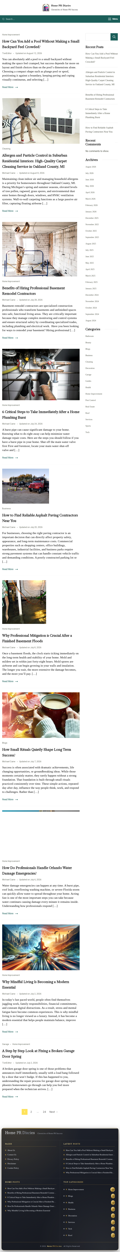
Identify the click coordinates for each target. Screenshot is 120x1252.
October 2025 (91, 231)
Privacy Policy (13, 1159)
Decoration (90, 368)
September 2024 (92, 314)
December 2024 (91, 295)
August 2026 (90, 167)
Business (6, 508)
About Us (11, 1150)
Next (52, 1111)
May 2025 (89, 263)
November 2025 (92, 224)
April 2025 (90, 269)
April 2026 (90, 192)
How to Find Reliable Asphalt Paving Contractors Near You (89, 1168)
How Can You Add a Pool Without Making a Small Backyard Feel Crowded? (101, 57)
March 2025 (90, 276)
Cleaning (6, 149)
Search (114, 36)
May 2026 (89, 186)
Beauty (88, 343)
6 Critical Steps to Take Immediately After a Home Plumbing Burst (97, 113)
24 (45, 1111)
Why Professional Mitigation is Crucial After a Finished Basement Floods (90, 1172)
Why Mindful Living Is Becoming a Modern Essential (28, 1210)
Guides (88, 381)
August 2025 (90, 244)
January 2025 (90, 288)
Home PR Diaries (61, 5)
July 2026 (89, 173)
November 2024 (92, 301)
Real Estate (90, 407)
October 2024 (91, 308)
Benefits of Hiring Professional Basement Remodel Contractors (90, 1159)
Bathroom (89, 336)
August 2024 (90, 321)
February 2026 (91, 205)
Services (88, 419)
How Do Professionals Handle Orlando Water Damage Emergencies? (31, 1206)
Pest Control (90, 400)
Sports (88, 426)
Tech (87, 432)
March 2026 (90, 199)
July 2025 (89, 250)
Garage (5, 1044)
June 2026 (89, 180)
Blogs (4, 743)
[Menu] (109, 19)
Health (88, 387)
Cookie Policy (13, 1168)
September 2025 (92, 237)
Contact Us (11, 1155)
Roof (87, 413)
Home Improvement (11, 34)
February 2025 (91, 282)
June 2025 (89, 256)
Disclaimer (11, 1163)
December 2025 (91, 218)
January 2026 (90, 212)
